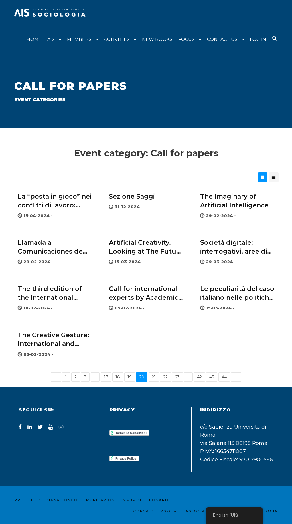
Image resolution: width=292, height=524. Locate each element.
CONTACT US (222, 39)
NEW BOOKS (157, 39)
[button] (275, 44)
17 (106, 377)
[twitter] (40, 427)
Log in (258, 39)
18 (117, 377)
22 (165, 377)
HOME (34, 39)
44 (224, 377)
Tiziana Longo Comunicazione (80, 500)
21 (154, 377)
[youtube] (50, 427)
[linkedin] (29, 427)
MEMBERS (79, 39)
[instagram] (61, 427)
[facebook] (20, 427)
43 (211, 377)
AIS (51, 39)
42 (199, 377)
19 (129, 377)
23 (177, 377)
